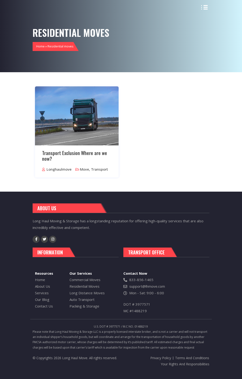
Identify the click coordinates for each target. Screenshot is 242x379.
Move (84, 169)
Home (40, 46)
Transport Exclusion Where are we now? (74, 155)
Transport (99, 169)
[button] (204, 7)
